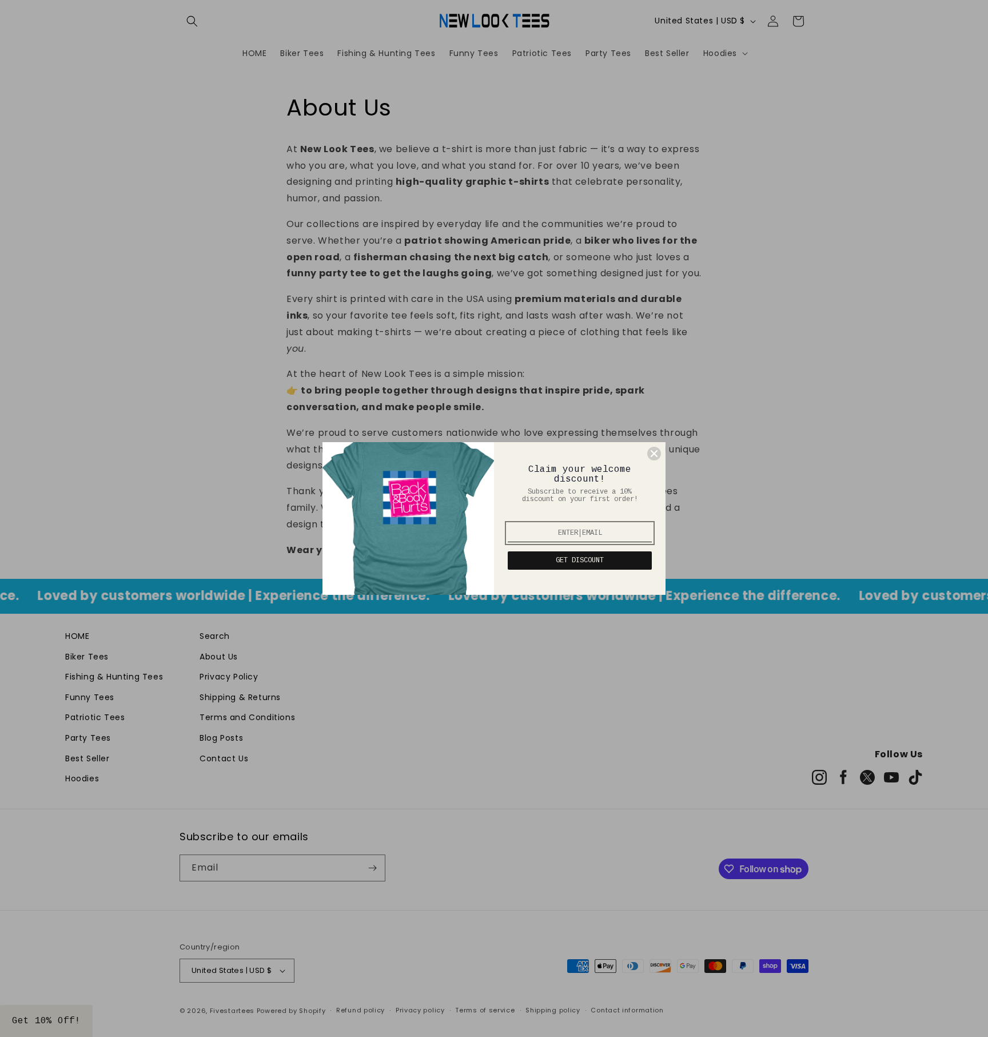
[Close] (654, 453)
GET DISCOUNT (580, 561)
